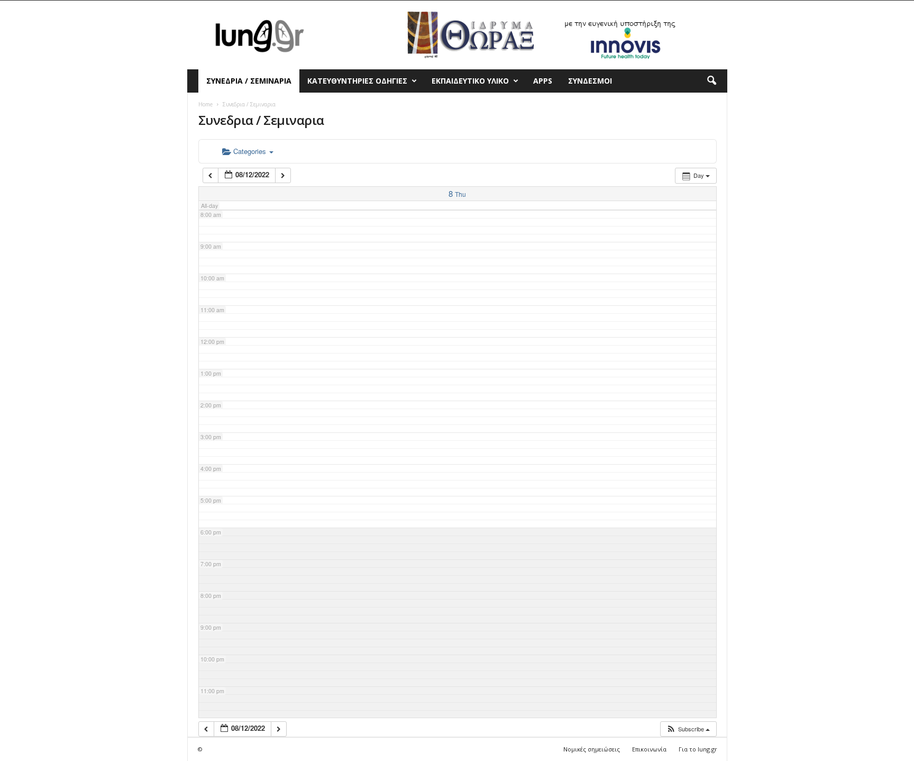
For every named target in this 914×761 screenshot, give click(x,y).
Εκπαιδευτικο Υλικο (470, 81)
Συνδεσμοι (590, 81)
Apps (542, 81)
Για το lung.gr (698, 749)
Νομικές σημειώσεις (591, 749)
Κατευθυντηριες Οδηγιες (357, 81)
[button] (711, 81)
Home (205, 104)
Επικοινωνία (649, 749)
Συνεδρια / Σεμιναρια (248, 81)
